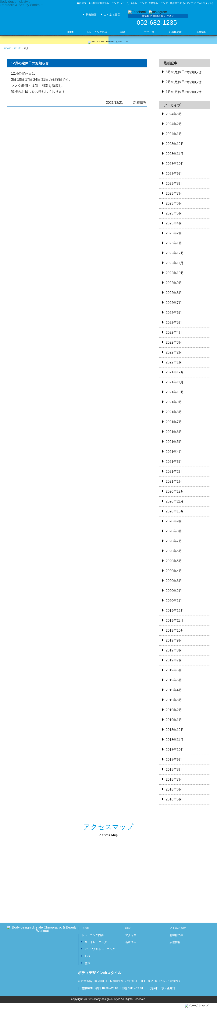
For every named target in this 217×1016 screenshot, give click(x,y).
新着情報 (91, 14)
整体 (87, 963)
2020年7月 (174, 541)
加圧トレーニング (96, 942)
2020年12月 (175, 491)
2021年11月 (175, 382)
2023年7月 (174, 193)
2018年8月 (174, 769)
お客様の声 (176, 935)
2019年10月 (175, 630)
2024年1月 (174, 134)
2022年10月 (175, 273)
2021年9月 (174, 402)
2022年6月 (174, 312)
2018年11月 (175, 740)
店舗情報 (175, 942)
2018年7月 (174, 779)
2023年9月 (174, 173)
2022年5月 (174, 322)
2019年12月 (175, 610)
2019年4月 (174, 690)
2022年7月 (174, 303)
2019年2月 (174, 710)
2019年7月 (174, 660)
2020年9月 (174, 521)
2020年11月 (175, 501)
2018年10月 (175, 749)
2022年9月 (174, 283)
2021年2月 (174, 471)
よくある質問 (112, 14)
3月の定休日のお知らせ (184, 72)
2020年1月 (174, 600)
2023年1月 (174, 243)
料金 (128, 928)
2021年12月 (175, 372)
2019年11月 (175, 620)
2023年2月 (174, 233)
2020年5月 (174, 561)
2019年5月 (174, 680)
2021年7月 (174, 422)
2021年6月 (174, 432)
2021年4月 (174, 451)
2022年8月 (174, 293)
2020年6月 (174, 551)
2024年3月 (174, 114)
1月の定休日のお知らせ (184, 92)
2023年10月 (175, 163)
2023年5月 (174, 213)
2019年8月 (174, 650)
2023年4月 (174, 223)
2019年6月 (174, 670)
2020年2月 (174, 591)
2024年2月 (174, 124)
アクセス (130, 935)
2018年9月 (174, 759)
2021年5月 (174, 442)
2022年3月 (174, 342)
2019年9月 (174, 640)
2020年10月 (175, 511)
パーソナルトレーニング (100, 949)
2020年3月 (174, 581)
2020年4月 (174, 571)
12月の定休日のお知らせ (30, 63)
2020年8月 (174, 531)
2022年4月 (174, 332)
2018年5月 (174, 799)
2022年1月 (174, 362)
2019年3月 (174, 700)
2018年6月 (174, 789)
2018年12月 (175, 730)
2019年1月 (174, 720)
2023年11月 (175, 154)
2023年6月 (174, 203)
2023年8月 (174, 183)
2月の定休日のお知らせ (184, 82)
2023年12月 (175, 144)
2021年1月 (174, 481)
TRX (87, 956)
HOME (86, 928)
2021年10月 (175, 392)
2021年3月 (174, 461)
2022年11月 (175, 263)
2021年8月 (174, 412)
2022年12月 (175, 253)
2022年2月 (174, 352)
